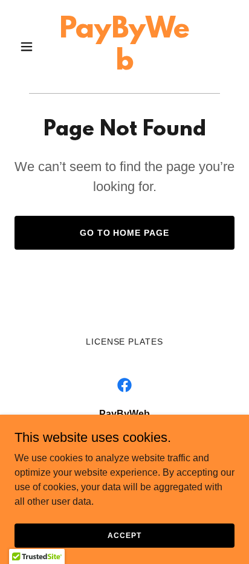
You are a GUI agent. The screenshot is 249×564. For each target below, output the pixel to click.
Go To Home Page (125, 233)
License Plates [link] (125, 341)
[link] (125, 66)
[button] (31, 46)
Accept (124, 535)
